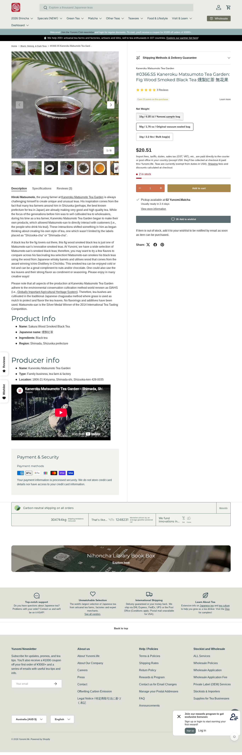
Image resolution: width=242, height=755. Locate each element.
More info (223, 508)
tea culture (224, 605)
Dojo (227, 609)
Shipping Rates (149, 663)
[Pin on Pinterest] (162, 244)
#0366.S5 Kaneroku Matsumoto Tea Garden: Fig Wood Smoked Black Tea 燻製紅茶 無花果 (71, 46)
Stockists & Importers (206, 691)
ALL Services (201, 656)
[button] (228, 7)
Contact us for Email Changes (158, 684)
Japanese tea (207, 605)
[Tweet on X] (148, 244)
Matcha (93, 18)
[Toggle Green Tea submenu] (82, 18)
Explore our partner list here (182, 37)
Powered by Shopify (40, 739)
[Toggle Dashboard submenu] (27, 25)
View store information (153, 208)
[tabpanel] (65, 317)
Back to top (121, 628)
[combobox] (116, 7)
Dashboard (18, 25)
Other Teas (113, 18)
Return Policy (147, 670)
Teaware (133, 18)
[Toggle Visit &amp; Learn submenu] (190, 18)
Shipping (213, 163)
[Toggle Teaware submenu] (142, 18)
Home (14, 46)
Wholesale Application (207, 670)
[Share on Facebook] (155, 244)
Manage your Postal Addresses (158, 691)
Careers (82, 670)
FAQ (142, 698)
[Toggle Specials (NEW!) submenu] (61, 18)
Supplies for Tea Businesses (211, 698)
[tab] (19, 188)
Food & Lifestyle (157, 18)
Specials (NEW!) (47, 18)
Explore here (121, 562)
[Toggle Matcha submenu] (100, 18)
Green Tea (73, 18)
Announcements (149, 705)
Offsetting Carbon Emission (94, 691)
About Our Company (90, 663)
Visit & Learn (180, 18)
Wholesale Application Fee (210, 677)
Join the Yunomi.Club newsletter (77, 32)
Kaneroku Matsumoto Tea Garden (155, 68)
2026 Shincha (20, 18)
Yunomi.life (24, 739)
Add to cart (199, 188)
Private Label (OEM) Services (212, 684)
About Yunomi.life (88, 656)
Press (81, 677)
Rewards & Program (152, 677)
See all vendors (92, 614)
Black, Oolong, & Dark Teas (34, 46)
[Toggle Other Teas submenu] (122, 18)
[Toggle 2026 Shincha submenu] (32, 18)
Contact (82, 684)
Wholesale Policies (205, 663)
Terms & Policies (149, 656)
